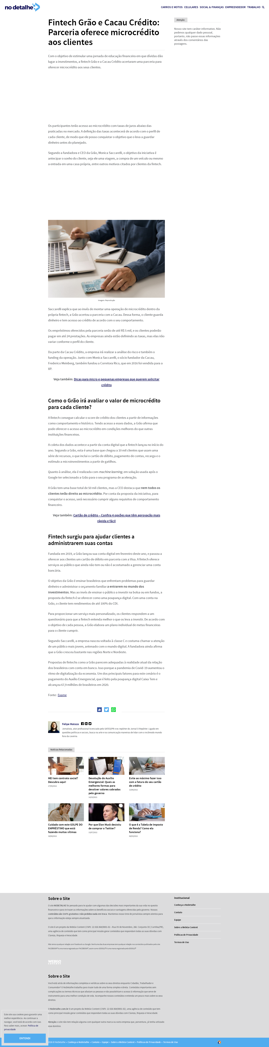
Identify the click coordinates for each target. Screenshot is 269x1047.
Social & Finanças (212, 7)
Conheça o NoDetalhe (185, 904)
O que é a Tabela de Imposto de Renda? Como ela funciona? (146, 828)
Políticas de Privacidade (186, 934)
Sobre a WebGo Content (186, 927)
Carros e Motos (172, 7)
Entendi (24, 1038)
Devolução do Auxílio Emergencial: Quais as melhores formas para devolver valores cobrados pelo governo (104, 785)
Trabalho (253, 7)
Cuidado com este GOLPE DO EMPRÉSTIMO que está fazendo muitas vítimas (65, 828)
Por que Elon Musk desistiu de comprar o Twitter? (105, 826)
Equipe (177, 919)
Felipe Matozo (70, 724)
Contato (178, 912)
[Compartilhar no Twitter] (106, 709)
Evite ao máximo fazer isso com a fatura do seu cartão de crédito (145, 782)
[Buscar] (263, 7)
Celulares (191, 7)
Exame (62, 695)
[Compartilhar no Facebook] (99, 709)
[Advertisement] (106, 96)
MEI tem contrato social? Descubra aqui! (63, 780)
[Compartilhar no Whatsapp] (113, 709)
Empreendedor (235, 7)
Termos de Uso (181, 942)
